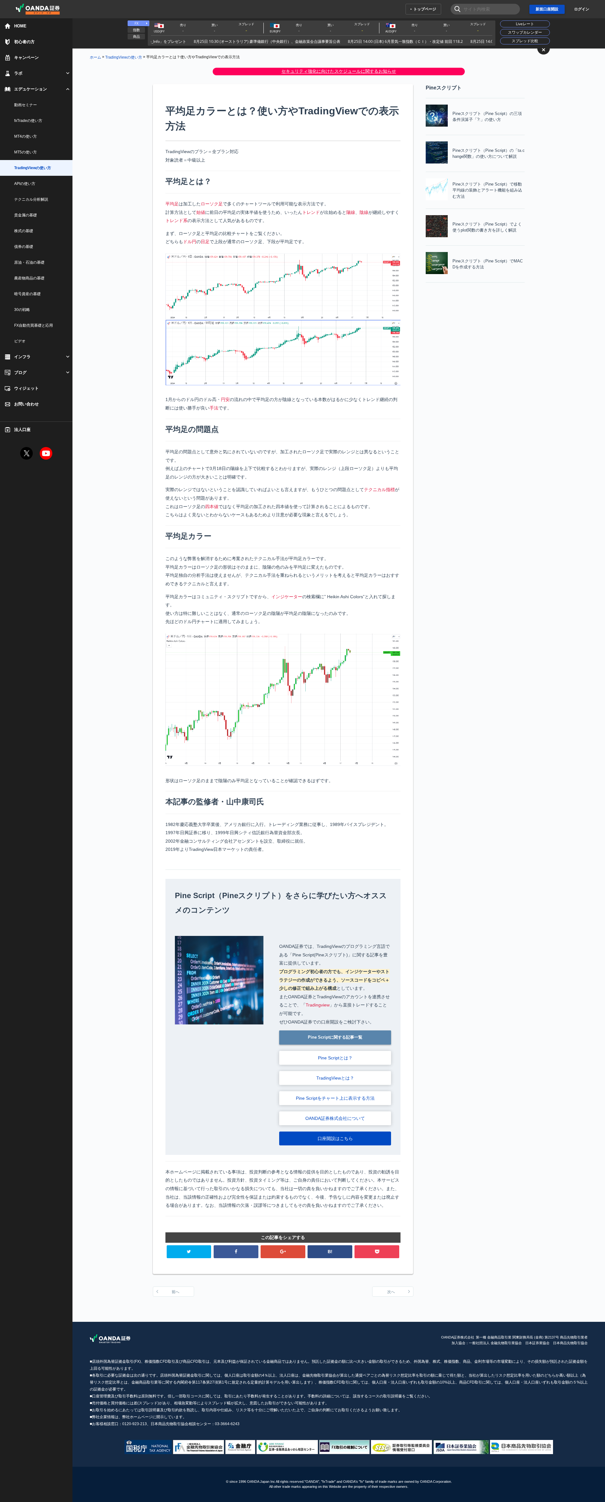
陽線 (350, 212)
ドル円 (189, 241)
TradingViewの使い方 (123, 57)
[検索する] (455, 9)
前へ (175, 1292)
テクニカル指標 (379, 489)
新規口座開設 (547, 9)
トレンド (311, 212)
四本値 (211, 506)
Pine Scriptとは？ (335, 1057)
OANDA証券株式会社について (335, 1118)
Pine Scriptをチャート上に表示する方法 (335, 1098)
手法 (214, 407)
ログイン (581, 9)
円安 (225, 399)
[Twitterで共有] (189, 1251)
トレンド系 (176, 220)
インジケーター (286, 596)
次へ (391, 1292)
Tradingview (318, 1004)
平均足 (172, 203)
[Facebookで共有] (236, 1251)
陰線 (364, 212)
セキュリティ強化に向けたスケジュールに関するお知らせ (338, 71)
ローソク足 (212, 203)
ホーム (95, 57)
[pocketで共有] (376, 1251)
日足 (205, 241)
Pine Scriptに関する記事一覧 (335, 1037)
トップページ (424, 9)
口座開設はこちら (335, 1138)
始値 (200, 212)
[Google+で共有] (283, 1251)
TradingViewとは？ (335, 1078)
